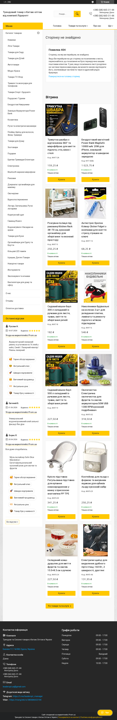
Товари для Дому (16, 141)
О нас (8, 293)
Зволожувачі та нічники (19, 276)
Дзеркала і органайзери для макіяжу (21, 185)
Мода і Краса (14, 71)
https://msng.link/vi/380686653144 (25, 700)
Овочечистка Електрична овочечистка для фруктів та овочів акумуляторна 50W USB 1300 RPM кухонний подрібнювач (94, 400)
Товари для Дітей (16, 58)
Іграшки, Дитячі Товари (19, 257)
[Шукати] (77, 14)
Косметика (13, 120)
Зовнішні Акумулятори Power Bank (21, 112)
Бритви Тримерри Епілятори (21, 160)
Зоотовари (13, 147)
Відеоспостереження (18, 199)
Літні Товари (13, 46)
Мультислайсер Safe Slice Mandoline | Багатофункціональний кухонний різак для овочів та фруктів (23, 462)
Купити (61, 179)
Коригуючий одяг (16, 215)
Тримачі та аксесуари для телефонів (20, 84)
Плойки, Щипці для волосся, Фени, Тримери (21, 133)
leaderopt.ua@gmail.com (14, 686)
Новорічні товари (16, 263)
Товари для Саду (16, 52)
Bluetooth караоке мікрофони (21, 172)
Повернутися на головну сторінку (64, 76)
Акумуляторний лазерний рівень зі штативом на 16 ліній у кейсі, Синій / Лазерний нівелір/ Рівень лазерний (24, 346)
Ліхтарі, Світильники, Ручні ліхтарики (20, 207)
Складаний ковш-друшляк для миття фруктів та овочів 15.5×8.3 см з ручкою (59, 565)
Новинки (12, 40)
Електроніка (13, 166)
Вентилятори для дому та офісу (20, 283)
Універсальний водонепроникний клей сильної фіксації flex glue (24, 421)
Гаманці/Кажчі (15, 221)
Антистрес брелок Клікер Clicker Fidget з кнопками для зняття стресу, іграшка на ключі (93, 230)
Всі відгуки (12, 522)
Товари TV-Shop (15, 77)
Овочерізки (13, 193)
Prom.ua (72, 715)
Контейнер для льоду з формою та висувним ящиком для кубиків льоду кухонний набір (95, 481)
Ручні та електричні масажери (22, 126)
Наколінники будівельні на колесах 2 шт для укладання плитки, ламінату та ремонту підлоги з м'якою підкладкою (95, 315)
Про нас (97, 26)
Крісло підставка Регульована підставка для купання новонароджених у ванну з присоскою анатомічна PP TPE (61, 485)
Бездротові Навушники (18, 104)
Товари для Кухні (16, 236)
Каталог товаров (14, 33)
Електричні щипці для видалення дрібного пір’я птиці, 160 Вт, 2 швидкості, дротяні (94, 565)
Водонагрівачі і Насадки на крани (20, 228)
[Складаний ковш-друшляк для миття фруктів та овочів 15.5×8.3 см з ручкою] (61, 540)
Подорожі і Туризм (16, 98)
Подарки (12, 153)
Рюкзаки (12, 178)
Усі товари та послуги (58, 606)
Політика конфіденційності (91, 717)
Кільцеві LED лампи (17, 251)
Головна (57, 26)
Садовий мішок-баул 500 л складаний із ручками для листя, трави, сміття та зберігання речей (59, 396)
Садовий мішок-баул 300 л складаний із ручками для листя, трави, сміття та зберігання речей (59, 313)
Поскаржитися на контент (68, 717)
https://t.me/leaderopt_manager (28, 696)
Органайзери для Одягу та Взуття (20, 243)
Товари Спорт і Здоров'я (19, 92)
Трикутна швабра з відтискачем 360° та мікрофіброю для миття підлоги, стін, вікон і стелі (61, 146)
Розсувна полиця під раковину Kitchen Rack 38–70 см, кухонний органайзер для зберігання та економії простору (60, 231)
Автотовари (13, 64)
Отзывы (9, 301)
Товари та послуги (77, 26)
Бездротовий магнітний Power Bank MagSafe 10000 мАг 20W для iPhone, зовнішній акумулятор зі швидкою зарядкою (95, 148)
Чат (107, 712)
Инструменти (14, 270)
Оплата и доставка (15, 308)
